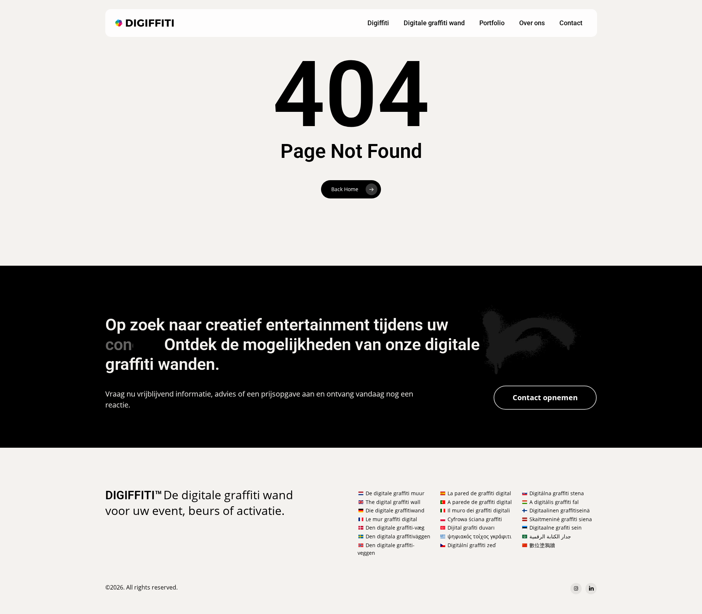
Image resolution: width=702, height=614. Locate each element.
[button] (545, 398)
